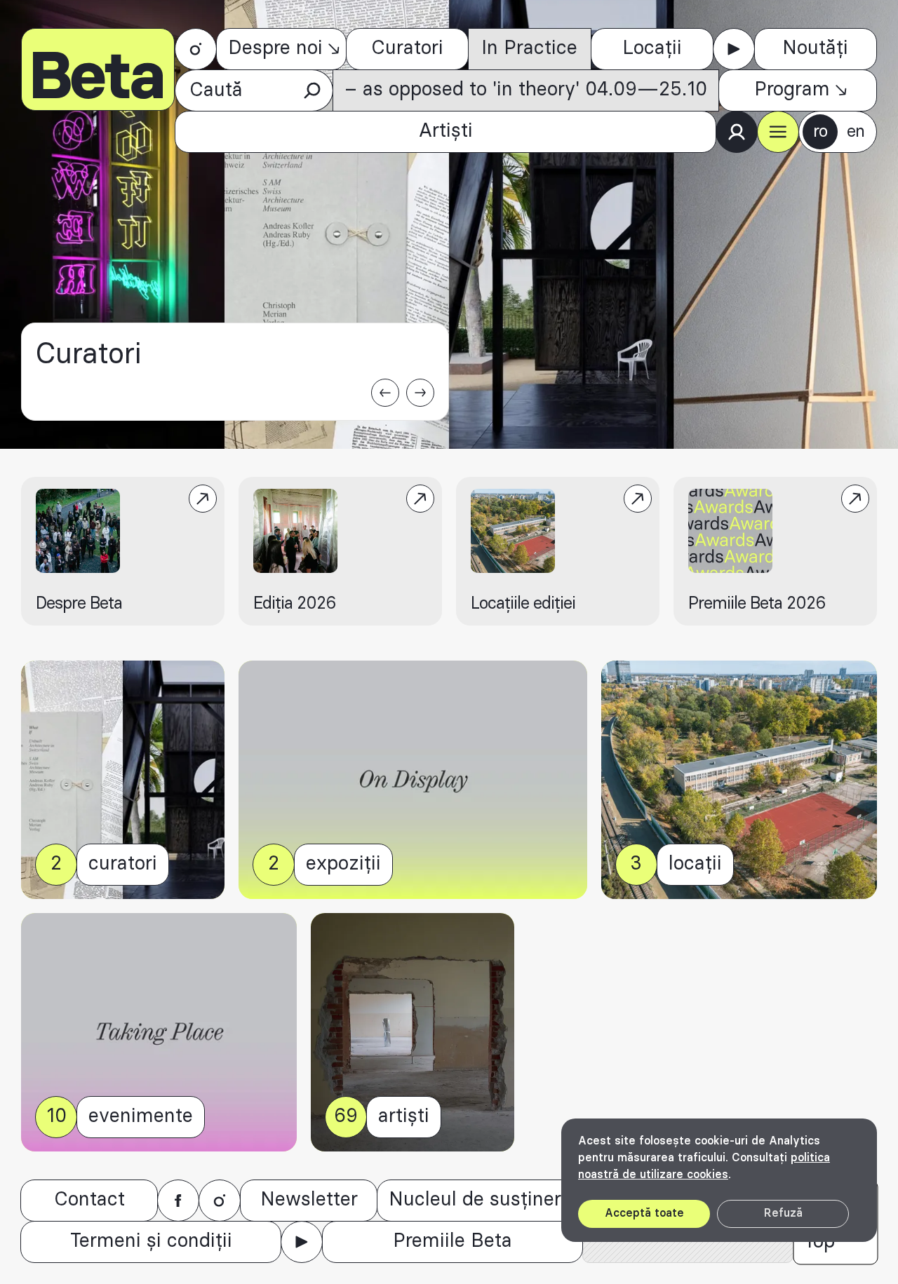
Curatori (407, 48)
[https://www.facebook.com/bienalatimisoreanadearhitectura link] (178, 1201)
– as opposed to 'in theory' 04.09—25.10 (525, 90)
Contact (89, 1200)
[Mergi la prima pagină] (98, 69)
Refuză (783, 1213)
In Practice (529, 48)
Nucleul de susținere (480, 1200)
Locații (652, 48)
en (855, 131)
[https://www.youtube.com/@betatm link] (734, 49)
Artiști (446, 131)
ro (820, 131)
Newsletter (309, 1200)
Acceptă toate (644, 1213)
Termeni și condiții (151, 1241)
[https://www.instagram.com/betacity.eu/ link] (196, 49)
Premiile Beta (452, 1241)
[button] (778, 132)
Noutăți (815, 48)
